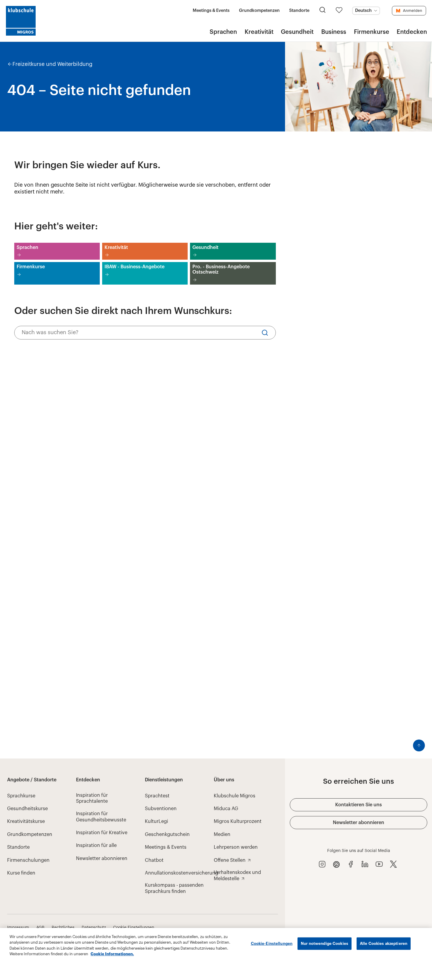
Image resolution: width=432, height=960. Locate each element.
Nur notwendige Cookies (324, 943)
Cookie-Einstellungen (272, 943)
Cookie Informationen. (112, 954)
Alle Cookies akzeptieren (383, 943)
